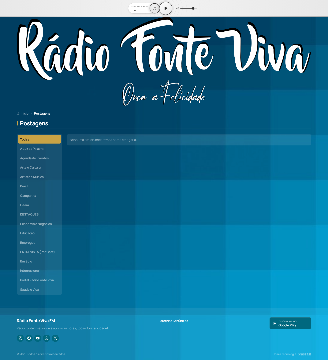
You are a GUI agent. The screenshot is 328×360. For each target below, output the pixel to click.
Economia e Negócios (36, 224)
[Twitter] (55, 338)
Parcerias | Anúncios (173, 321)
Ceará (24, 205)
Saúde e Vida (29, 289)
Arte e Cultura (30, 167)
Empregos (27, 242)
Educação (27, 233)
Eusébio (26, 261)
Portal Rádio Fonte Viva (37, 280)
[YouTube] (37, 338)
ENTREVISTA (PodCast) (37, 252)
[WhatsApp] (46, 338)
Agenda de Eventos (34, 158)
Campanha (28, 195)
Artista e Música (32, 177)
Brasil (24, 186)
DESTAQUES (29, 214)
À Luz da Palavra (31, 148)
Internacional (29, 270)
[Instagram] (20, 338)
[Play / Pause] (165, 8)
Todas (24, 139)
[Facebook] (29, 338)
